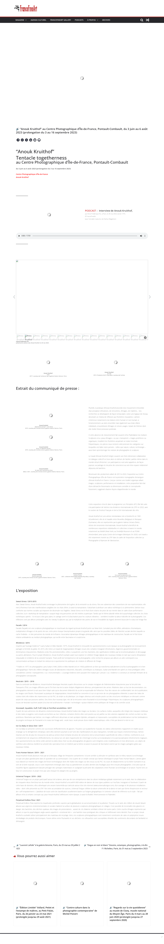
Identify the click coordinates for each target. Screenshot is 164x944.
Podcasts (79, 20)
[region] (82, 300)
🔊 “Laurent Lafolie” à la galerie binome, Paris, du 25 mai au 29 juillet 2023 (48, 847)
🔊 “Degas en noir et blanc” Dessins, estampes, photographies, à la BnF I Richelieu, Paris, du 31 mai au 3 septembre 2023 (116, 847)
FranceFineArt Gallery (60, 20)
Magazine (19, 20)
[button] (25, 20)
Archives (106, 20)
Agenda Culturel (38, 20)
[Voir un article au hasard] (147, 20)
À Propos (91, 20)
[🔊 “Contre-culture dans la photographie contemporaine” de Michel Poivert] (82, 863)
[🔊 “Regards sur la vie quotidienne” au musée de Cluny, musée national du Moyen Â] (128, 863)
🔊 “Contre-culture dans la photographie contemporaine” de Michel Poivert (80, 910)
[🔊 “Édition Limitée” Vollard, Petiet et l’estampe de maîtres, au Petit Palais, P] (35, 863)
